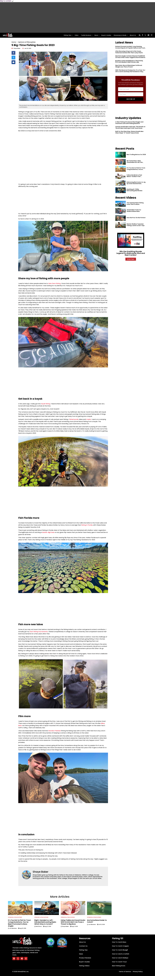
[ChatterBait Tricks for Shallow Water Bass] (120, 211)
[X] (18, 958)
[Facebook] (14, 958)
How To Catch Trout (119, 962)
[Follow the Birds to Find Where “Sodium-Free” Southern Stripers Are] (120, 176)
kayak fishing (45, 404)
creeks (88, 419)
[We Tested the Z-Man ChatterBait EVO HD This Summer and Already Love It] (120, 162)
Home (14, 42)
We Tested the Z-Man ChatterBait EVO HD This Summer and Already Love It (136, 162)
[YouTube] (22, 958)
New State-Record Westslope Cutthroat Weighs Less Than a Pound (128, 66)
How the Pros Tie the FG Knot (136, 218)
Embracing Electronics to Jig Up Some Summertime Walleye (136, 183)
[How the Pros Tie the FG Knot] (120, 218)
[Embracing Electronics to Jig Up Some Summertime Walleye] (120, 183)
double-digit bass (48, 532)
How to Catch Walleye (120, 958)
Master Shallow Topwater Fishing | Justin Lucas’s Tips (136, 224)
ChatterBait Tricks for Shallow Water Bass (134, 210)
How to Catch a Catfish (120, 954)
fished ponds (73, 419)
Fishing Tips (67, 35)
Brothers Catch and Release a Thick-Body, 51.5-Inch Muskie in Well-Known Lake (129, 61)
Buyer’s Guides (106, 35)
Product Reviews (85, 958)
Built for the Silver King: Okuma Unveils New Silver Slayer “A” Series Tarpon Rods (129, 132)
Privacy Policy (138, 972)
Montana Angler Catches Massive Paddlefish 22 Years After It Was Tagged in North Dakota (130, 56)
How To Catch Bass (119, 942)
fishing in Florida (86, 525)
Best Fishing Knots (118, 966)
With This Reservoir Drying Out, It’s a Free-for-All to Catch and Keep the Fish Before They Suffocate (130, 71)
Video (76, 35)
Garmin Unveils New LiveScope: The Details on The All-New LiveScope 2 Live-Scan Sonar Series (130, 128)
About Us (133, 35)
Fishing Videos (84, 966)
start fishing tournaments (39, 632)
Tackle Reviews (86, 35)
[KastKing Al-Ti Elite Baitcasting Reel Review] (120, 190)
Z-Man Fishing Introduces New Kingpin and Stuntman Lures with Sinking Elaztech (129, 122)
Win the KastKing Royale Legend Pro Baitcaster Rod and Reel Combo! (130, 253)
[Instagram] (25, 958)
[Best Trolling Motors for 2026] (120, 155)
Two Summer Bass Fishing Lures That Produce (135, 203)
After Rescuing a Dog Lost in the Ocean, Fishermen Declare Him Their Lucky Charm (129, 52)
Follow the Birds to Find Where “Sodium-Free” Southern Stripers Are (134, 176)
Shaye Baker (40, 872)
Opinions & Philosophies (27, 42)
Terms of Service (125, 972)
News (96, 35)
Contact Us (83, 946)
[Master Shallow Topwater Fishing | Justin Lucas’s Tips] (120, 225)
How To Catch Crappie (120, 946)
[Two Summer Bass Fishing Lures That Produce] (120, 204)
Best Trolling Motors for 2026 (136, 154)
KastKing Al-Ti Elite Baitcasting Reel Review (134, 190)
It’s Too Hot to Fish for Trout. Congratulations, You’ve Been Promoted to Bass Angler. (136, 170)
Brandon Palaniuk (55, 731)
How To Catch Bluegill (120, 950)
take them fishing (54, 283)
